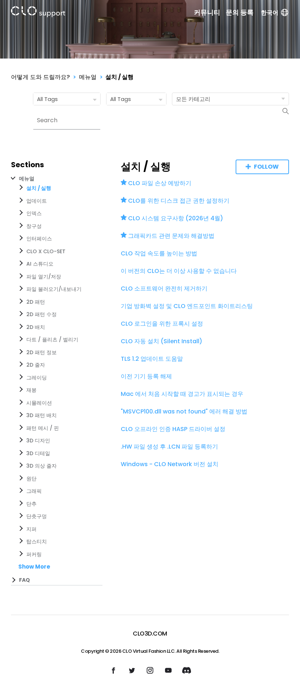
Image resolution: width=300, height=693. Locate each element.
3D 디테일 (38, 453)
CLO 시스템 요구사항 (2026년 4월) (175, 218)
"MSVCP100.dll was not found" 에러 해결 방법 (184, 411)
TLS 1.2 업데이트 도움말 (152, 359)
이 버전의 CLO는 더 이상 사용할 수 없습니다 (179, 271)
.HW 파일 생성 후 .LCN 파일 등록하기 (169, 446)
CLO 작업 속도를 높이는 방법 (159, 253)
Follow (266, 166)
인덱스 (34, 213)
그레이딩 (36, 377)
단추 (31, 503)
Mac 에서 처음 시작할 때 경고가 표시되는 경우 (182, 394)
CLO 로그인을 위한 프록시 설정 (162, 323)
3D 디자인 (38, 440)
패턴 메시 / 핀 (42, 428)
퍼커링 (34, 554)
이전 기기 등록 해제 (146, 376)
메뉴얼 (88, 77)
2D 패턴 (35, 302)
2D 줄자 (35, 364)
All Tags (47, 99)
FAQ (24, 580)
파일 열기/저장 (43, 276)
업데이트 (36, 201)
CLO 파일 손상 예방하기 (159, 183)
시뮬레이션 (39, 403)
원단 (31, 478)
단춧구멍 (36, 516)
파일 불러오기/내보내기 (54, 289)
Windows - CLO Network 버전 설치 (169, 464)
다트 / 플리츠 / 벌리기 (52, 339)
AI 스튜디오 (39, 263)
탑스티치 (36, 541)
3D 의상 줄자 (41, 465)
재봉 (31, 390)
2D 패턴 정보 (41, 352)
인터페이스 (39, 238)
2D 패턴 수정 (41, 314)
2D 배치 (35, 327)
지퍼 (31, 529)
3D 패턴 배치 (41, 415)
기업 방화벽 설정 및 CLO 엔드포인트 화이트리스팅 (187, 306)
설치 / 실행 (119, 77)
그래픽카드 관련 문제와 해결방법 (171, 236)
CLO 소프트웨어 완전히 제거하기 (164, 288)
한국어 (269, 12)
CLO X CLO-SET (45, 251)
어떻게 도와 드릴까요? (40, 77)
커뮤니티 (207, 12)
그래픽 (34, 491)
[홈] (38, 13)
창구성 (34, 226)
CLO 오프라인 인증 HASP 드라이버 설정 (173, 429)
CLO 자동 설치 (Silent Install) (161, 341)
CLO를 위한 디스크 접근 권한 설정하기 (178, 200)
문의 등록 (240, 12)
